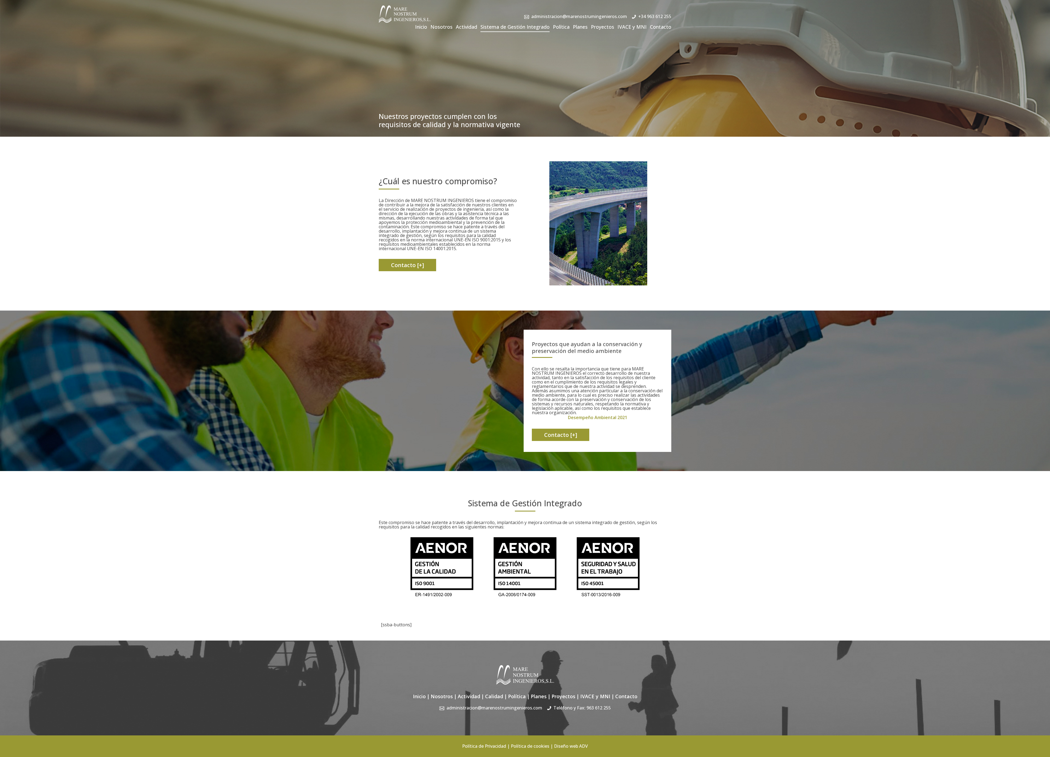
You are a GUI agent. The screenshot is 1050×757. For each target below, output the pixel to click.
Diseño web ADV (571, 746)
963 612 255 (599, 708)
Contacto (660, 27)
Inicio (421, 27)
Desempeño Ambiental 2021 (597, 417)
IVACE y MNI (632, 27)
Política (561, 27)
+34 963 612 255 (654, 16)
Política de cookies (530, 746)
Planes (580, 27)
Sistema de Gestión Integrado (515, 27)
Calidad (494, 696)
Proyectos (602, 27)
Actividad (466, 27)
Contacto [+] (407, 265)
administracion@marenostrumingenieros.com (579, 16)
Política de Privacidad (484, 746)
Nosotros (441, 27)
